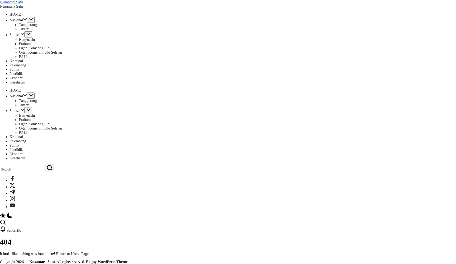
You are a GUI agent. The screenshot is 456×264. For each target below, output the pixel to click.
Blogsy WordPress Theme (107, 262)
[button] (228, 216)
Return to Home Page (72, 254)
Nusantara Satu (11, 2)
